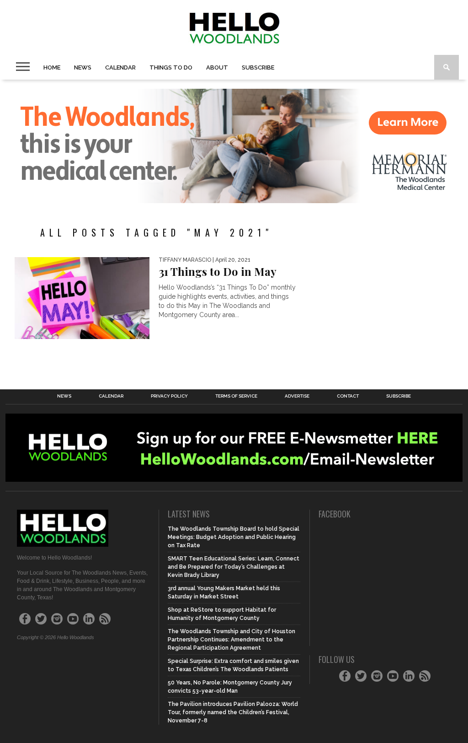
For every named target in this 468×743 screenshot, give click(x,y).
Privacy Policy (169, 396)
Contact (348, 396)
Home (51, 67)
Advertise (297, 396)
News (82, 67)
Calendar (120, 67)
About (217, 67)
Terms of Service (236, 396)
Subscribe (258, 67)
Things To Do (170, 67)
